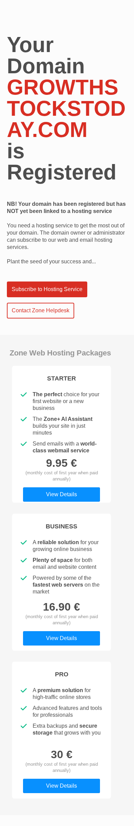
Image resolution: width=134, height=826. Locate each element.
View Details (61, 494)
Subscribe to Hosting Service (47, 289)
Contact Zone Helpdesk (40, 310)
